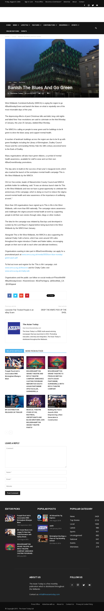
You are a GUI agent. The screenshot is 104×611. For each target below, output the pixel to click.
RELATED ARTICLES (14, 351)
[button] (96, 28)
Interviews (74, 547)
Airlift (52, 526)
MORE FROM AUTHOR (34, 351)
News (15, 25)
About (75, 2)
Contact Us (70, 604)
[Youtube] (97, 5)
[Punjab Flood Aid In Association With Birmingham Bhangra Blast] (14, 362)
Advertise (67, 2)
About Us (60, 604)
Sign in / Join (29, 2)
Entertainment (10, 368)
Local (14, 36)
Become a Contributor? (53, 2)
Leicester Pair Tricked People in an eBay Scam (19, 311)
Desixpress (30, 368)
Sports (74, 25)
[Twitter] (93, 5)
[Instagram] (89, 5)
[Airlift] (43, 528)
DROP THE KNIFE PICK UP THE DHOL (53, 311)
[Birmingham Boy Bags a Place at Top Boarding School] (43, 538)
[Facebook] (84, 5)
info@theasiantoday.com (49, 594)
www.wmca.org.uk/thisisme (16, 268)
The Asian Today (16, 93)
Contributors (49, 25)
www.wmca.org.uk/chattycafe (17, 271)
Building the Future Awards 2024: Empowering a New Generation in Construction (55, 415)
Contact (81, 2)
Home (8, 25)
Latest (72, 528)
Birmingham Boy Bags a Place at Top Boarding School (58, 538)
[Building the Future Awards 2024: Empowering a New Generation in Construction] (57, 401)
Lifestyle (24, 25)
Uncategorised (76, 535)
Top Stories (22, 82)
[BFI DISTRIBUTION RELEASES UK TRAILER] (14, 401)
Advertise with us (48, 604)
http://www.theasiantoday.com (32, 328)
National (73, 539)
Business (52, 406)
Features (35, 25)
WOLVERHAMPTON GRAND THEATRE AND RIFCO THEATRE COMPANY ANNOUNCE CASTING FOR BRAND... (25, 548)
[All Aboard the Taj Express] (43, 518)
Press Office (39, 2)
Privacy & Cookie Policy (84, 604)
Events (24, 31)
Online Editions (12, 31)
